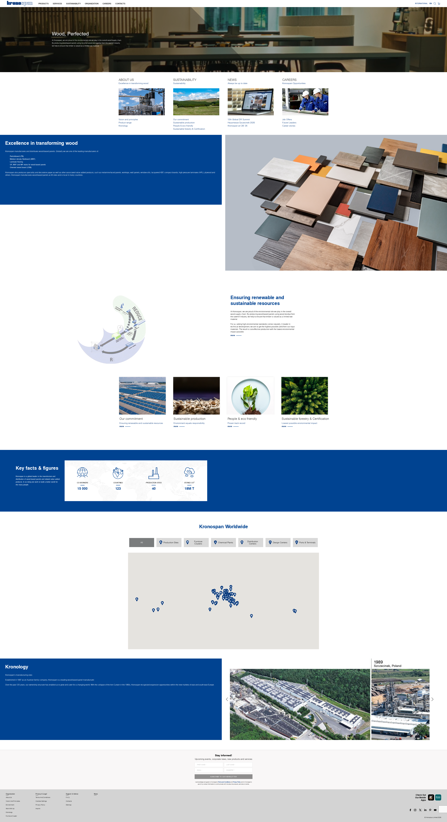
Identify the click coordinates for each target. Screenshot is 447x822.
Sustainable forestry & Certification (189, 128)
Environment (10, 805)
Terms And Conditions (43, 797)
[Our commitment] (142, 398)
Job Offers (287, 119)
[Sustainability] (196, 101)
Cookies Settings (41, 801)
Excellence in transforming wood (133, 83)
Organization (10, 794)
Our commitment (181, 119)
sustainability (73, 3)
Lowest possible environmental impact (299, 423)
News (96, 794)
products (43, 3)
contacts (120, 3)
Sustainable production (184, 122)
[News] (251, 101)
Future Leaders (289, 122)
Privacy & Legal (41, 794)
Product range (125, 122)
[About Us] (142, 101)
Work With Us (10, 809)
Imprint (38, 809)
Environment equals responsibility (189, 423)
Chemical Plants (225, 542)
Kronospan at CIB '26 (237, 125)
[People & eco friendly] (250, 398)
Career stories (288, 125)
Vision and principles (128, 119)
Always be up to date (237, 83)
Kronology (123, 125)
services (57, 3)
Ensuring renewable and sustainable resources (141, 423)
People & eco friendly (183, 125)
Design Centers (280, 542)
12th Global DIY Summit (239, 119)
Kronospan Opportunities (294, 83)
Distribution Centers (252, 542)
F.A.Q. (68, 797)
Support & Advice (72, 794)
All (142, 542)
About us (9, 797)
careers (107, 3)
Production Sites (170, 542)
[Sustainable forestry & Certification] (304, 398)
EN (431, 3)
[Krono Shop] (439, 3)
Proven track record (236, 423)
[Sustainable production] (196, 398)
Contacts (69, 801)
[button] (226, 599)
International (421, 3)
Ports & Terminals (307, 542)
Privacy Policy (40, 805)
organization (91, 3)
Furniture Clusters (198, 542)
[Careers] (305, 101)
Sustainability (179, 83)
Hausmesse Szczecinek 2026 (241, 122)
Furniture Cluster (11, 816)
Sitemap (68, 805)
